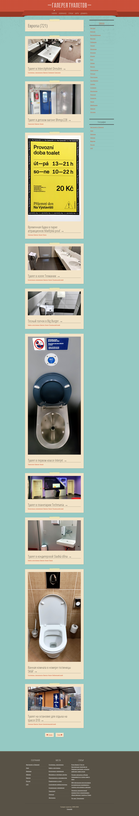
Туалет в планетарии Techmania (46, 505)
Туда (58, 735)
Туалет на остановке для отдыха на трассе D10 (47, 718)
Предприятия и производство (58, 778)
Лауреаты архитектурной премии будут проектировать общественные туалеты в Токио (81, 793)
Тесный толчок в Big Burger (43, 321)
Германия (51, 72)
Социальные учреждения (56, 788)
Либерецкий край (57, 675)
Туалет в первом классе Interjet (45, 460)
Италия (92, 56)
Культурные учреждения (35, 280)
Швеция (92, 109)
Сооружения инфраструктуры (58, 784)
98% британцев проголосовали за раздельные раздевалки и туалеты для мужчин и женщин (81, 785)
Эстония (93, 112)
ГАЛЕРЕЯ (54, 13)
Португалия (93, 77)
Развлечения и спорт (55, 781)
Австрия (92, 28)
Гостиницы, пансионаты (35, 72)
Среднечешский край (49, 724)
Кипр (91, 59)
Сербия (92, 84)
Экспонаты (52, 798)
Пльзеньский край (57, 280)
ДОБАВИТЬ (84, 13)
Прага (44, 235)
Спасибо (69, 809)
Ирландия (93, 49)
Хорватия (93, 98)
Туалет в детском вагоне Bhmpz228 (47, 120)
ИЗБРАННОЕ (63, 13)
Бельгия (92, 31)
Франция (93, 95)
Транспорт (31, 124)
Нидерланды (94, 70)
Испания (93, 52)
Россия (92, 145)
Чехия (41, 124)
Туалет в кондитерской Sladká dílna (48, 556)
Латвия (92, 63)
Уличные (30, 235)
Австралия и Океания (97, 127)
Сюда (50, 735)
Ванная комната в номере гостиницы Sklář (49, 669)
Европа (45, 72)
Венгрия (92, 38)
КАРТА (77, 13)
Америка (93, 134)
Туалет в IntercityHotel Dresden (45, 68)
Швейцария (93, 105)
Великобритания (95, 35)
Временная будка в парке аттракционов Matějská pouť (44, 229)
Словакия (93, 88)
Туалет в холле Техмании (42, 276)
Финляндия (93, 91)
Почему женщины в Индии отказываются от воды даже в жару (80, 777)
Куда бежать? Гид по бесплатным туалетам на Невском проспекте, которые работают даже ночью (80, 768)
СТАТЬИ (70, 13)
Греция (92, 45)
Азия (91, 131)
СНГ (91, 148)
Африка (92, 138)
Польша (92, 73)
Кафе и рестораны (34, 325)
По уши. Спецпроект (77, 798)
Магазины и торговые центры (58, 774)
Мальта (92, 66)
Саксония (58, 72)
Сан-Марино (94, 80)
